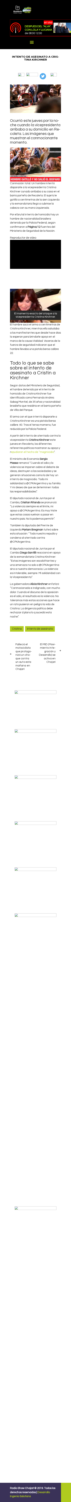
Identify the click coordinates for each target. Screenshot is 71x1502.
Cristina (17, 628)
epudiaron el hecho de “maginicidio (32, 452)
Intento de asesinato (40, 628)
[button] (21, 74)
